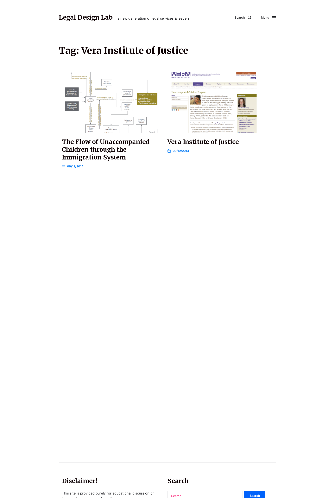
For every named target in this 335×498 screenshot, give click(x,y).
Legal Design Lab (86, 17)
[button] (243, 17)
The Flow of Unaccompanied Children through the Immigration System (106, 149)
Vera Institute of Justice (203, 142)
